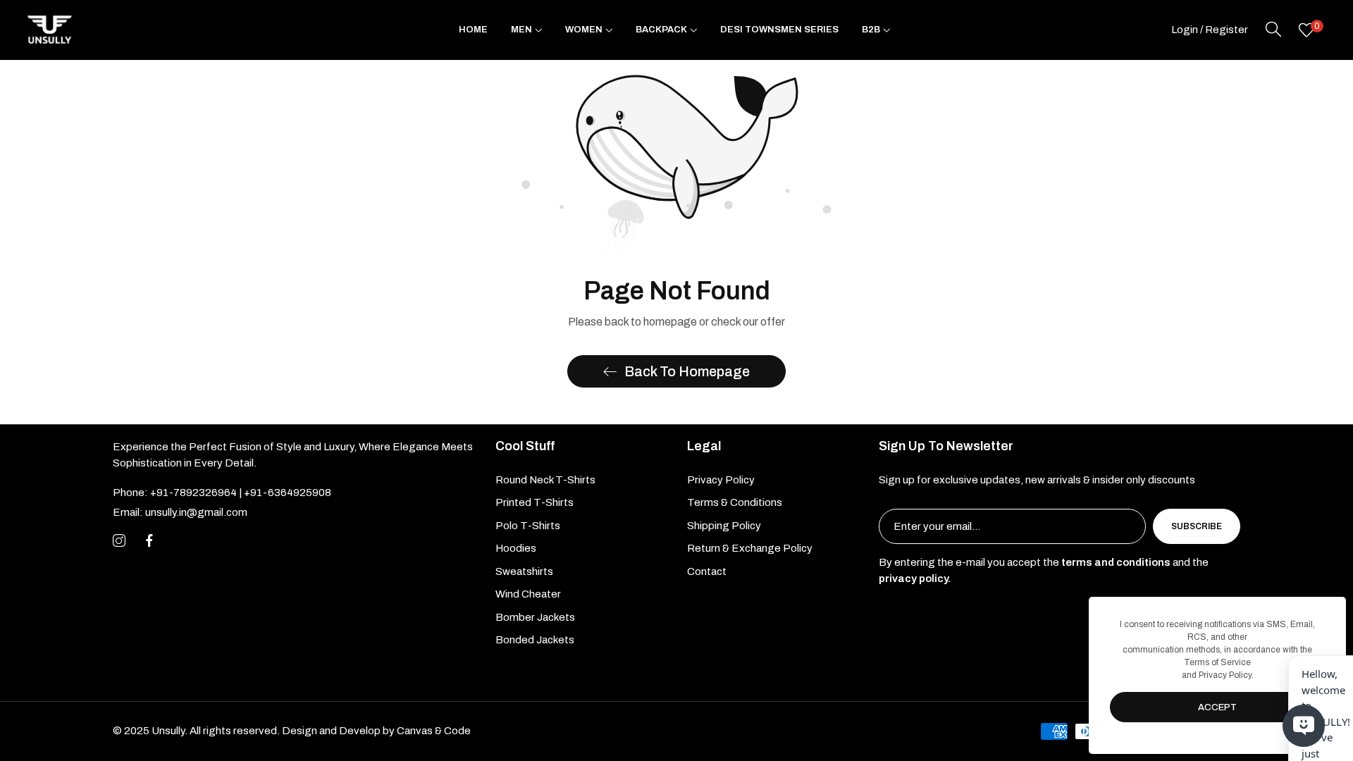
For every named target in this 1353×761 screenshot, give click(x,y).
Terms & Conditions (734, 502)
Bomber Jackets (535, 617)
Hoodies (515, 548)
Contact (707, 571)
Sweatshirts (524, 571)
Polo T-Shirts (527, 525)
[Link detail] (119, 541)
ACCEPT (1217, 707)
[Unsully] (49, 30)
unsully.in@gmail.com (180, 512)
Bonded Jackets (534, 639)
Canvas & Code (434, 730)
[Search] (1273, 29)
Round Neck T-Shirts (545, 479)
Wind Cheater (528, 594)
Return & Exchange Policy (750, 548)
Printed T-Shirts (534, 502)
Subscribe (1196, 526)
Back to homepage (687, 371)
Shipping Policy (724, 525)
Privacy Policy (721, 479)
